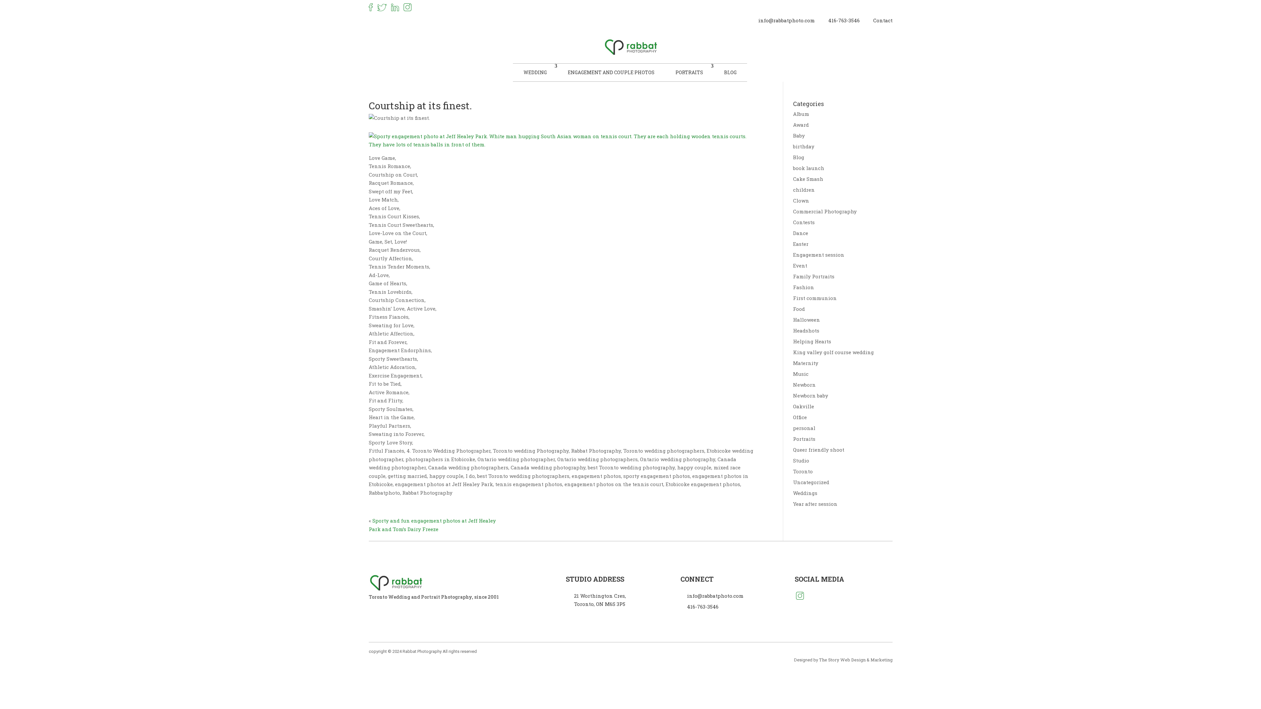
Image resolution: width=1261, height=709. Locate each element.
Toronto (803, 471)
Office (800, 417)
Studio (801, 460)
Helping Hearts (812, 341)
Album (801, 114)
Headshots (806, 330)
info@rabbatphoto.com (786, 20)
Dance (800, 233)
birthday (803, 146)
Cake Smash (808, 179)
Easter (800, 244)
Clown (801, 200)
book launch (808, 168)
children (804, 189)
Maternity (805, 363)
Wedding (535, 72)
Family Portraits (813, 276)
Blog (730, 72)
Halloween (806, 319)
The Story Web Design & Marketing (856, 660)
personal (804, 428)
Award (801, 124)
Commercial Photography (825, 211)
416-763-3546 (844, 20)
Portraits (689, 72)
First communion (815, 298)
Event (800, 265)
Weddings (805, 493)
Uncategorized (811, 482)
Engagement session (818, 254)
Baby (799, 135)
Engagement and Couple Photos (611, 72)
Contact (883, 20)
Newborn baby (810, 395)
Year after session (815, 504)
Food (799, 309)
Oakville (803, 406)
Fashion (803, 287)
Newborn (804, 384)
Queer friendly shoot (818, 449)
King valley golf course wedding (833, 352)
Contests (804, 222)
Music (800, 374)
